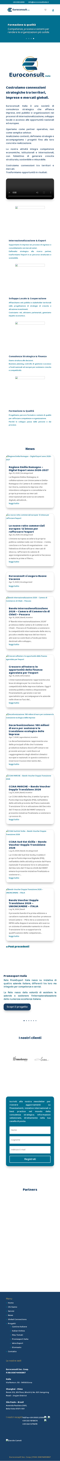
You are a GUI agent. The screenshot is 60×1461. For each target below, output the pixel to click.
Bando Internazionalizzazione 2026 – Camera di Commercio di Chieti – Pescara (29, 611)
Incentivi (29, 617)
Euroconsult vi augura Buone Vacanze (28, 577)
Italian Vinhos (18, 1331)
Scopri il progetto (17, 1007)
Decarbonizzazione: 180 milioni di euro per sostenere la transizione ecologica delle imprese (29, 729)
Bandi (23, 617)
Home (11, 1303)
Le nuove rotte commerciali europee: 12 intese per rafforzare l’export (27, 529)
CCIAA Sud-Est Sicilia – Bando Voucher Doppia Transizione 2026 (27, 845)
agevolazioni (25, 737)
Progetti (12, 1323)
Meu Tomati (17, 1335)
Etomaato (16, 1347)
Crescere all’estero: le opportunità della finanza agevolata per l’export (26, 670)
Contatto (12, 1351)
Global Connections (17, 1319)
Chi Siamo (12, 1307)
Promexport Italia (15, 976)
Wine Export (17, 1343)
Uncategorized (27, 473)
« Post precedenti (17, 946)
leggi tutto (14, 503)
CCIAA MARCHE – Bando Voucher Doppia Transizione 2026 (30, 788)
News (10, 1315)
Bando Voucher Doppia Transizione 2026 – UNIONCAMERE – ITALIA (24, 903)
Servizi (11, 1311)
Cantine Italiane (19, 1326)
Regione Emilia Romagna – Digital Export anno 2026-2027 (29, 468)
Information (25, 675)
